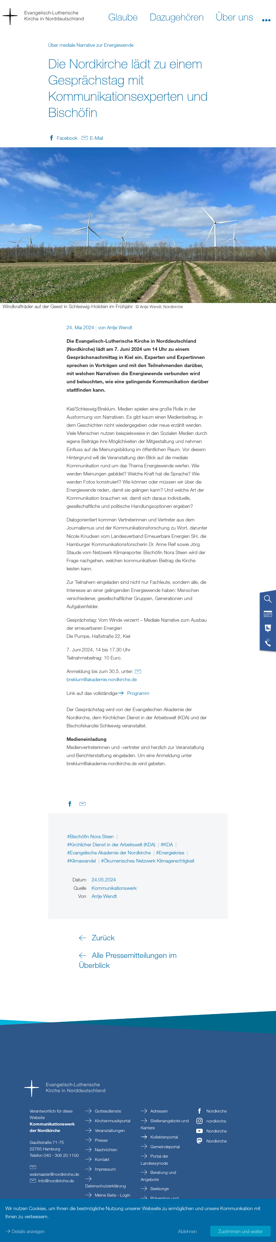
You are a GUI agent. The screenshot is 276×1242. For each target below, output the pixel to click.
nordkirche (216, 1120)
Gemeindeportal (164, 1146)
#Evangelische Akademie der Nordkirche (109, 852)
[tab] (268, 601)
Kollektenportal (163, 1136)
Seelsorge (159, 1188)
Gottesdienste (107, 1110)
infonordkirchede (56, 1180)
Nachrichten (105, 1149)
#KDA (167, 844)
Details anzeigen (28, 1231)
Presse (101, 1140)
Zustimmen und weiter (240, 1231)
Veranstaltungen (109, 1130)
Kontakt (101, 1159)
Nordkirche (216, 1110)
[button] (266, 16)
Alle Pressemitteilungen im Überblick (128, 960)
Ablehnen (187, 1231)
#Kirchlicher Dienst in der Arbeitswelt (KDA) (112, 844)
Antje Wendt (119, 327)
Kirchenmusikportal (112, 1120)
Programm (137, 693)
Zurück (103, 937)
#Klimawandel (82, 861)
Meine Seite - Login (112, 1195)
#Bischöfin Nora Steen (91, 836)
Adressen (158, 1110)
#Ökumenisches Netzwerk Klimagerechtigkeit (147, 861)
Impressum (105, 1169)
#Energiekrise (170, 852)
